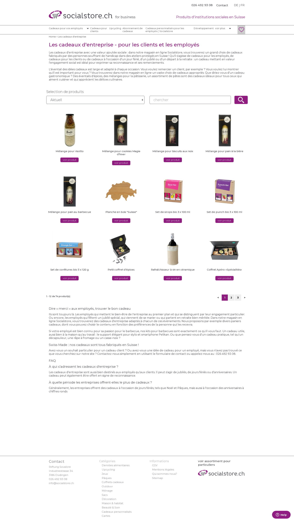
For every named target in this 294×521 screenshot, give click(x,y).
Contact (222, 5)
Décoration (109, 499)
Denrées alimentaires (115, 465)
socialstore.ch (80, 14)
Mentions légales (163, 469)
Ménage (107, 490)
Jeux (105, 473)
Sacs (105, 494)
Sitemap (157, 478)
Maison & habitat (112, 503)
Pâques (106, 478)
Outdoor (107, 486)
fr (242, 5)
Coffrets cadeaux (113, 482)
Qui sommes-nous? (164, 473)
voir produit (69, 159)
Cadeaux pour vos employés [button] (66, 28)
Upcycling (115, 28)
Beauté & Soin (111, 507)
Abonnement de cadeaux (132, 29)
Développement (204, 28)
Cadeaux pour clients (98, 29)
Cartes (106, 515)
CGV (154, 465)
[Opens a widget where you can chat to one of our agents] (281, 515)
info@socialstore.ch (61, 483)
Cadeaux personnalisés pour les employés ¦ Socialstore (164, 29)
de (236, 5)
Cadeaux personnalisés (117, 511)
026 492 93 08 (58, 479)
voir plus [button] (220, 28)
